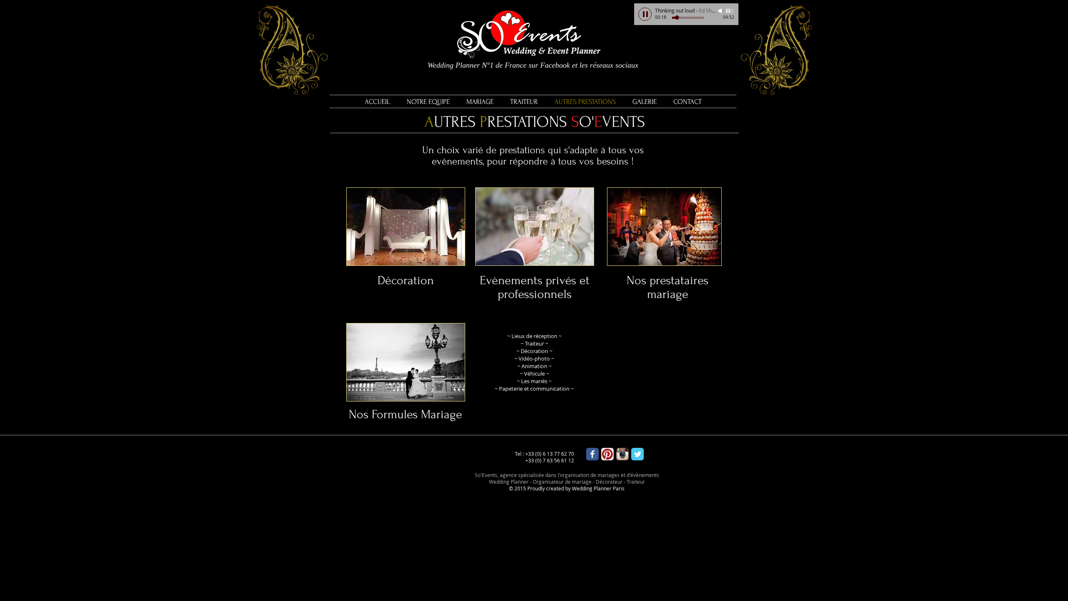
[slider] (730, 11)
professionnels (535, 294)
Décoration (406, 280)
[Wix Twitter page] (637, 454)
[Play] (645, 14)
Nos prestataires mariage (667, 287)
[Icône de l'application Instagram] (622, 454)
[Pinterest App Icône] (607, 454)
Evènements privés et (534, 280)
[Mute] (721, 11)
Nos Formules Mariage (405, 414)
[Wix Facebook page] (592, 454)
